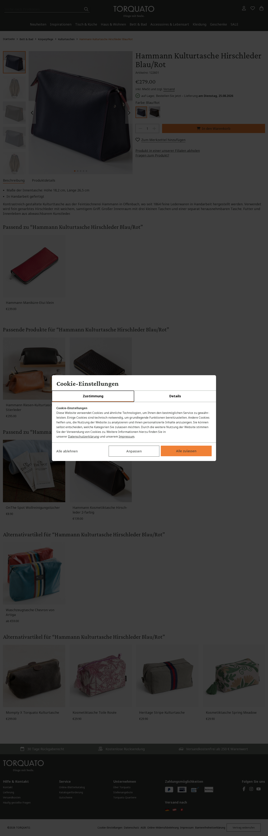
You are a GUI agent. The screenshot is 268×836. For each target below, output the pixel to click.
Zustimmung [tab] (93, 396)
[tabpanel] (134, 422)
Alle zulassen (186, 451)
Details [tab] (175, 396)
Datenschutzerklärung (83, 437)
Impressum (126, 437)
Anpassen (134, 451)
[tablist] (134, 396)
